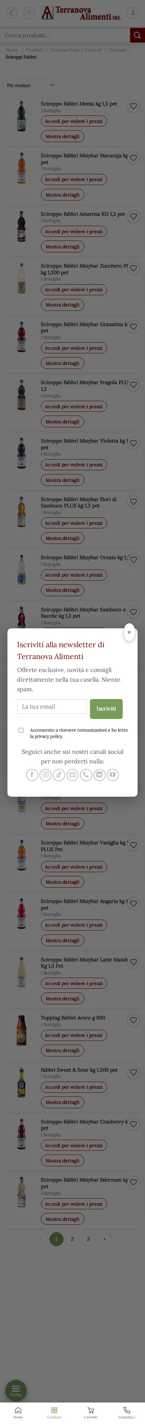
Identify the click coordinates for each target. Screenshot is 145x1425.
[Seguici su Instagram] (45, 775)
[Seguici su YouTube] (113, 775)
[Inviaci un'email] (73, 775)
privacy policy (48, 736)
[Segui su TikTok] (59, 775)
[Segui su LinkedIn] (99, 775)
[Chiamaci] (86, 775)
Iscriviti (106, 708)
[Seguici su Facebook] (32, 775)
